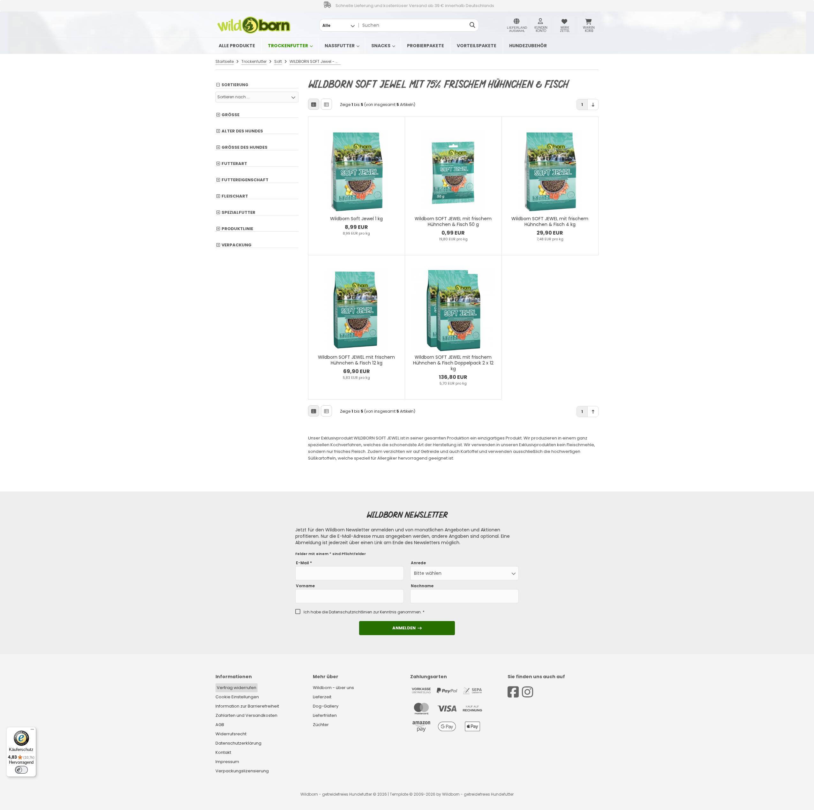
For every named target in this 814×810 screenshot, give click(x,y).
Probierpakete (425, 45)
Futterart (234, 164)
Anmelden (407, 628)
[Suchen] (472, 25)
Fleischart (235, 196)
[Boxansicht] (313, 104)
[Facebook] (513, 692)
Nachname (422, 586)
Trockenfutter (288, 45)
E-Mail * (304, 563)
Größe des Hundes (245, 147)
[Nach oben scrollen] (593, 411)
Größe (230, 115)
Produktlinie (237, 229)
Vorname (305, 586)
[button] (339, 25)
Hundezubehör (528, 45)
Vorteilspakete (476, 45)
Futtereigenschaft (245, 180)
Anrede (418, 563)
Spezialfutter (238, 212)
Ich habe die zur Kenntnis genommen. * (364, 612)
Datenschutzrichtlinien (350, 612)
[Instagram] (527, 692)
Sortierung (235, 85)
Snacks (380, 45)
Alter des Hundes (242, 131)
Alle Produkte (237, 45)
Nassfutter (340, 45)
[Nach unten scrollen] (593, 104)
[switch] (21, 770)
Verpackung (237, 245)
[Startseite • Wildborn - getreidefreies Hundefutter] (253, 25)
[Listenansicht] (326, 104)
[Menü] (32, 731)
